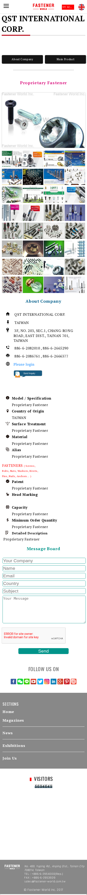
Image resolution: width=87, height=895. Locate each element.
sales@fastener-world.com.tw (44, 881)
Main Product (66, 59)
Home (8, 711)
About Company (22, 59)
